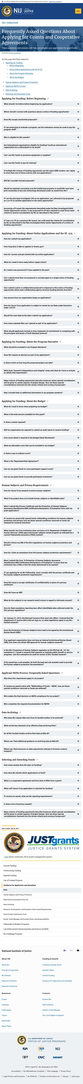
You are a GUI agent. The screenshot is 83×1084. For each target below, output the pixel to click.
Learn (6, 857)
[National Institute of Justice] (58, 1050)
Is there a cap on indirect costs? (17, 453)
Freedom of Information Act (50, 1076)
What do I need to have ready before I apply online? (25, 262)
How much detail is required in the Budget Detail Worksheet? (29, 438)
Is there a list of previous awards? (18, 804)
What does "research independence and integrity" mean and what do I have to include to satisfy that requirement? (39, 371)
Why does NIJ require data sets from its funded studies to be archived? (33, 718)
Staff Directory (47, 1005)
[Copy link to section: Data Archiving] (19, 712)
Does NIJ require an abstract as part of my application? (27, 355)
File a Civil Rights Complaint (53, 1015)
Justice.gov (75, 1076)
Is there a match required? (15, 422)
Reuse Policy (6, 1026)
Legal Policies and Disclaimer (14, 1076)
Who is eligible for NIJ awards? (17, 137)
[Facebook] (66, 952)
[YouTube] (79, 952)
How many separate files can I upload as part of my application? (30, 323)
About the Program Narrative (21, 73)
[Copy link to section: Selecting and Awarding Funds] (37, 759)
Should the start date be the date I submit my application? (28, 315)
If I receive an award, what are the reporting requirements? (28, 796)
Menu (78, 11)
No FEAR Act (32, 1076)
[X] (72, 952)
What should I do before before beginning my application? (28, 104)
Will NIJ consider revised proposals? (19, 181)
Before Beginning (17, 65)
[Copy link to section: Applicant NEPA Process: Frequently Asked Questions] (61, 673)
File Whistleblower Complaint (33, 1071)
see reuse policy (15, 53)
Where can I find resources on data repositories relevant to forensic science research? (35, 750)
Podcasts (5, 1005)
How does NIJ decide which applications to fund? (24, 773)
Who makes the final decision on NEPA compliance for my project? (31, 696)
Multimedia (6, 1021)
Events (4, 999)
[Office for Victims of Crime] (41, 1058)
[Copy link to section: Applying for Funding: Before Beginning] (47, 98)
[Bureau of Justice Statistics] (41, 1052)
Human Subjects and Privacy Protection (22, 82)
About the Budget (17, 77)
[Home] (23, 11)
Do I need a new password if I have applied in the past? (26, 270)
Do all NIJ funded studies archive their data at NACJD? (26, 733)
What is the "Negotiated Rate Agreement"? (21, 461)
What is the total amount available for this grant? (24, 414)
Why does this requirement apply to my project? (24, 678)
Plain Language (52, 1071)
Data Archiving (11, 90)
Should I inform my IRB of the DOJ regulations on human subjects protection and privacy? (38, 544)
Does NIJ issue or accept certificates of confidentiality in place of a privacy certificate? (35, 583)
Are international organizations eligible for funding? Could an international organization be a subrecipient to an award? (35, 146)
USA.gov (65, 1076)
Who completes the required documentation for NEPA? (26, 704)
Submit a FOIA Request (51, 1010)
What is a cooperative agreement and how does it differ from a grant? (33, 781)
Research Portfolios (9, 981)
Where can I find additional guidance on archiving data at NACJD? (31, 741)
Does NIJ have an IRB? (13, 592)
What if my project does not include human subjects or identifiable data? (34, 498)
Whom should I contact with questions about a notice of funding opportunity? (36, 112)
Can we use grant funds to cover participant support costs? (28, 469)
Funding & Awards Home (51, 965)
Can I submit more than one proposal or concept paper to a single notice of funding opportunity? (39, 279)
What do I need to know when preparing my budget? (25, 406)
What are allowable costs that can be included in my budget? (29, 445)
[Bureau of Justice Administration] (25, 1050)
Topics (4, 1015)
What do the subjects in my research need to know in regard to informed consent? (38, 600)
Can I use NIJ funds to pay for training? (20, 163)
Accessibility (16, 1071)
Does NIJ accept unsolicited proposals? (20, 119)
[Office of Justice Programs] (7, 11)
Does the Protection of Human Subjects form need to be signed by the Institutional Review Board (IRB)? (38, 631)
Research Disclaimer (9, 986)
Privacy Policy (66, 1071)
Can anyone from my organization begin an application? (27, 298)
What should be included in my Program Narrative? (25, 347)
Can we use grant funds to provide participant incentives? (28, 477)
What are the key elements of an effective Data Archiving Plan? (30, 726)
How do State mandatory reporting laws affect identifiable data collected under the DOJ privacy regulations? (38, 609)
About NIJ (5, 965)
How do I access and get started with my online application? (29, 254)
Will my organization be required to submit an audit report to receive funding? (36, 430)
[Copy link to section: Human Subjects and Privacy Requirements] (50, 485)
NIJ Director (6, 975)
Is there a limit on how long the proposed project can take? (28, 363)
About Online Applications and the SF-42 (26, 69)
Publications (6, 1010)
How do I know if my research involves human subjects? (27, 491)
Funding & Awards (12, 22)
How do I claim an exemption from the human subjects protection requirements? (37, 553)
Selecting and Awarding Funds (18, 94)
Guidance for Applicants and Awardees (57, 981)
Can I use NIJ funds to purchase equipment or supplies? (27, 155)
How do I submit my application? (17, 239)
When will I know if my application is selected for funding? (28, 788)
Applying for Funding (14, 63)
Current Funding (48, 975)
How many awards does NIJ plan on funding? (23, 765)
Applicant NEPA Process (16, 86)
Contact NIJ (46, 999)
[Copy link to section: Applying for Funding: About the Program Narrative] (60, 342)
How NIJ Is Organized (10, 970)
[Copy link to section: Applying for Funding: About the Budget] (47, 401)
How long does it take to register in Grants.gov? (24, 246)
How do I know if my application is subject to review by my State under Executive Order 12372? (38, 306)
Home (3, 22)
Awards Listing (48, 970)
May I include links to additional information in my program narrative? (33, 393)
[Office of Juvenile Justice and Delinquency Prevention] (25, 1059)
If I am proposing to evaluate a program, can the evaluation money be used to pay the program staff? (39, 128)
